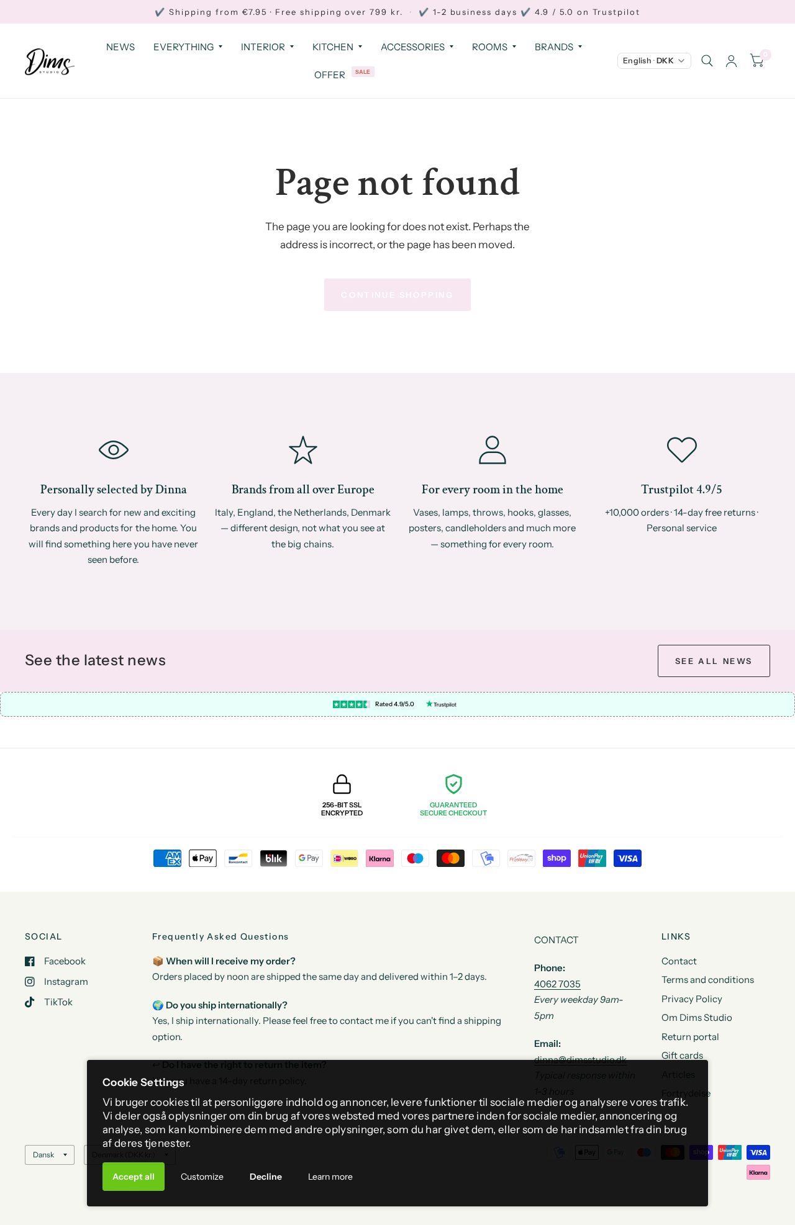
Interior (263, 47)
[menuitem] (120, 47)
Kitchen (332, 47)
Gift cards (682, 1055)
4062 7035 (557, 984)
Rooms (489, 47)
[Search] (707, 61)
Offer (329, 75)
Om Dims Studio (696, 1017)
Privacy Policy (691, 999)
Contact (679, 961)
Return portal (690, 1037)
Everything (183, 47)
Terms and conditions (707, 979)
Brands (554, 47)
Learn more (330, 1176)
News (120, 47)
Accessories (413, 47)
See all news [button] (714, 661)
